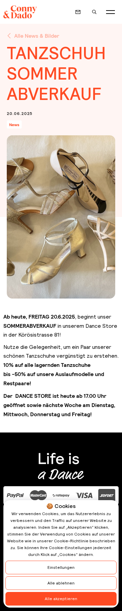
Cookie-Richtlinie (71, 541)
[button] (110, 12)
